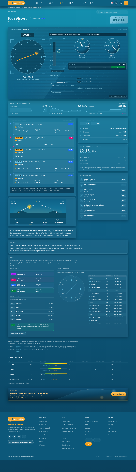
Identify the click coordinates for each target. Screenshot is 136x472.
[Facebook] (9, 437)
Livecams (65, 435)
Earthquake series (68, 425)
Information (89, 435)
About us (88, 431)
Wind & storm (43, 431)
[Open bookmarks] (116, 3)
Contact (87, 428)
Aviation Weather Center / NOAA (18, 348)
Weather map (43, 421)
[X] (24, 437)
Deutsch (88, 440)
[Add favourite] (29, 18)
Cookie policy (112, 431)
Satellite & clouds (44, 428)
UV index (42, 445)
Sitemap (111, 435)
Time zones (66, 442)
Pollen (41, 442)
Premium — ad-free (91, 421)
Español (97, 440)
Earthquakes (66, 421)
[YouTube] (14, 437)
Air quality (42, 438)
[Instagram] (19, 437)
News (64, 438)
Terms (110, 428)
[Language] (111, 2)
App (86, 425)
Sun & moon (66, 445)
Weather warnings (68, 448)
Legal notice (112, 421)
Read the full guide (18, 333)
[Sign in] (121, 3)
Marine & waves (44, 435)
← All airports (12, 11)
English (88, 444)
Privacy (110, 425)
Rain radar (42, 425)
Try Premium (118, 394)
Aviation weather (67, 431)
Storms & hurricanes (69, 428)
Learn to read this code (117, 96)
